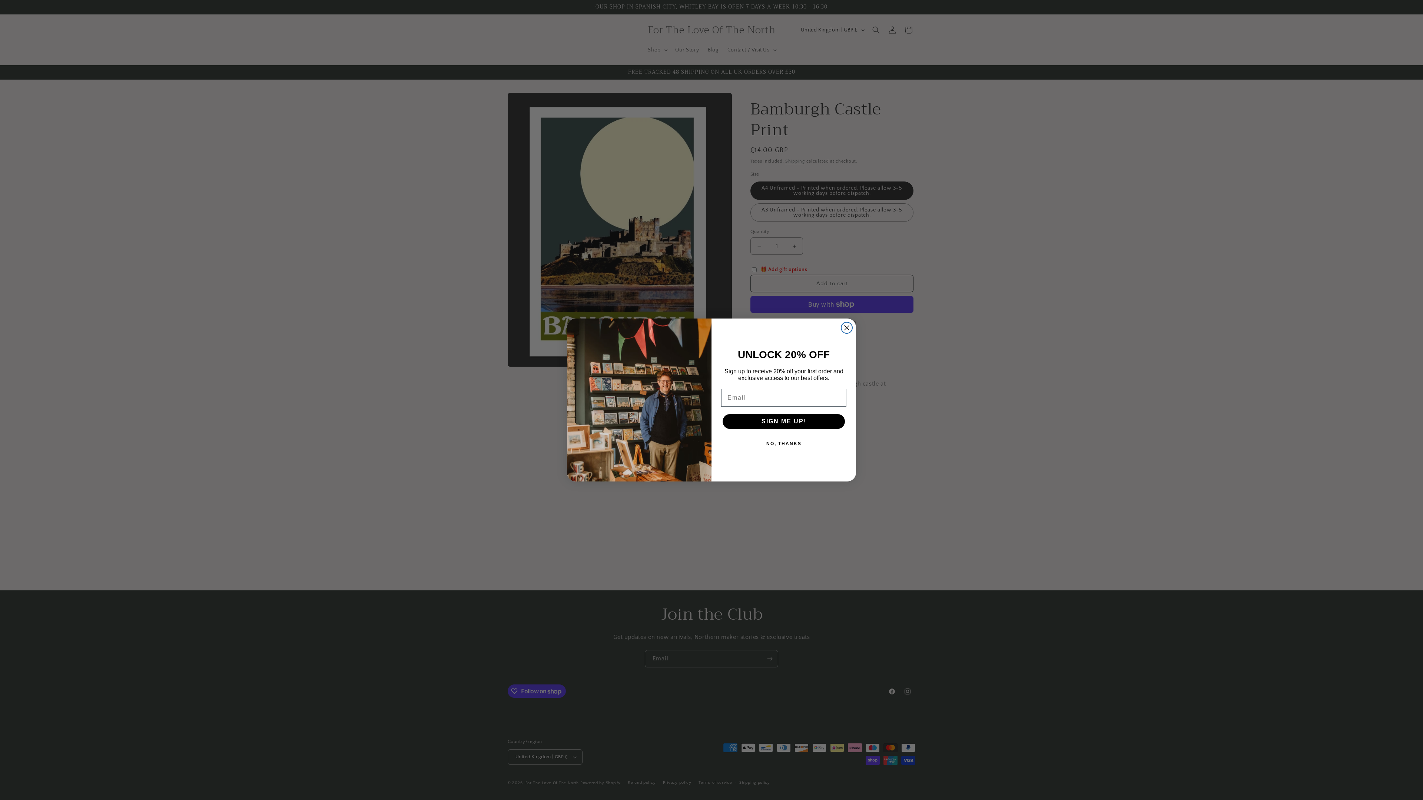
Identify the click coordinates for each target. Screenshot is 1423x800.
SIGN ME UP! (784, 421)
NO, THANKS (784, 443)
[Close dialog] (846, 327)
